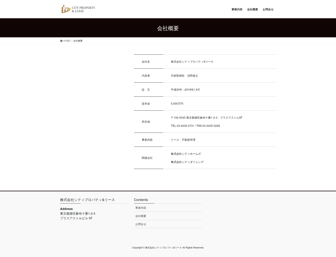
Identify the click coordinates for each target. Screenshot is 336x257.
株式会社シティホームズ (186, 154)
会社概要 (140, 216)
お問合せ (140, 224)
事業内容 (140, 208)
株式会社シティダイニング (187, 162)
